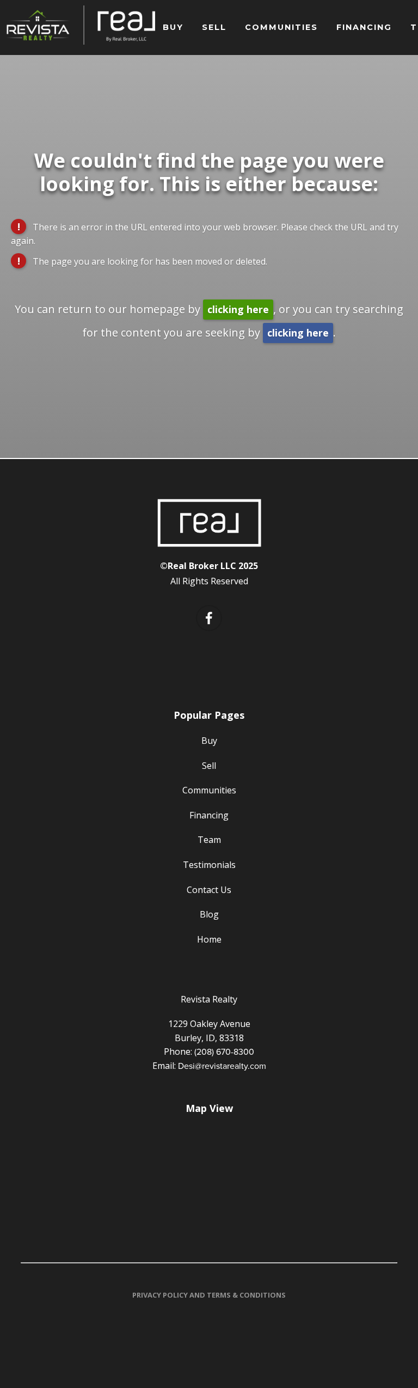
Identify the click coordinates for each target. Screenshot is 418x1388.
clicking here (238, 309)
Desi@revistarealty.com (222, 1066)
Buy (173, 27)
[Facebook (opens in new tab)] (209, 618)
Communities (281, 27)
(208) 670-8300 (224, 1051)
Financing (364, 27)
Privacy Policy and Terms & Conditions (209, 1295)
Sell (214, 27)
